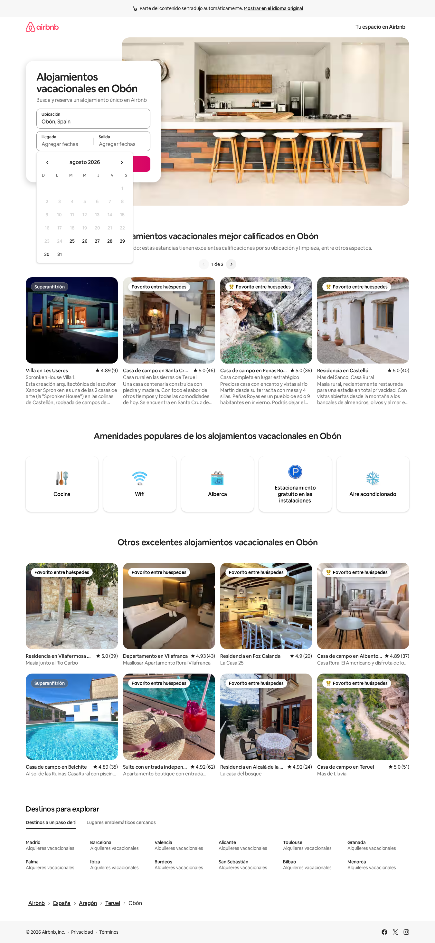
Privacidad (82, 932)
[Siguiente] (231, 264)
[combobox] (93, 121)
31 (59, 254)
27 (97, 241)
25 (72, 241)
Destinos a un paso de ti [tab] (51, 822)
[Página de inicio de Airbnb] (42, 27)
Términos (108, 932)
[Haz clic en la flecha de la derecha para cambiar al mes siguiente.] (122, 162)
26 (84, 241)
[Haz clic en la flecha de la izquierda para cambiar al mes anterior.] (48, 162)
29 (122, 241)
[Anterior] (204, 264)
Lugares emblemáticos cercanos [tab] (121, 822)
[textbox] (65, 144)
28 (109, 241)
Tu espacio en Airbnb (380, 27)
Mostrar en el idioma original (273, 8)
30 (47, 254)
